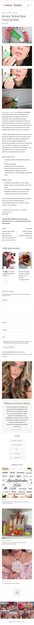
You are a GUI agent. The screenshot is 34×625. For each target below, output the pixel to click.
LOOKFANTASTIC (7, 212)
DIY (17, 449)
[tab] (6, 271)
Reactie (5, 300)
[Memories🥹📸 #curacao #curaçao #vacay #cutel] (30, 606)
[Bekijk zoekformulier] (31, 5)
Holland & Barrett (15, 210)
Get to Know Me (17, 429)
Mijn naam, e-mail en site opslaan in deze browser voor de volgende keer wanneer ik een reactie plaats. (18, 342)
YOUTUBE (17, 453)
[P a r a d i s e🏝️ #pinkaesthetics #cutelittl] (4, 606)
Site (4, 337)
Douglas (23, 210)
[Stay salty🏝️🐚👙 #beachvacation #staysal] (30, 614)
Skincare (14, 12)
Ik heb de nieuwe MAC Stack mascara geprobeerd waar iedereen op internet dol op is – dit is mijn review (9, 234)
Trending (4, 499)
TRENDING (17, 457)
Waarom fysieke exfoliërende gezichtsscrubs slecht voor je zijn (25, 233)
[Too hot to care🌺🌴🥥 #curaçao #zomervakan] (21, 614)
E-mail (5, 330)
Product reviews (7, 12)
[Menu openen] (27, 5)
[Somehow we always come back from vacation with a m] (4, 614)
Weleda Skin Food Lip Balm (9, 112)
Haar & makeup (17, 444)
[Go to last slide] (4, 267)
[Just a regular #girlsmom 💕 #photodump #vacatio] (12, 606)
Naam (5, 322)
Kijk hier (12, 221)
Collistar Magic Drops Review (11, 583)
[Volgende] (29, 267)
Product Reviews (17, 440)
